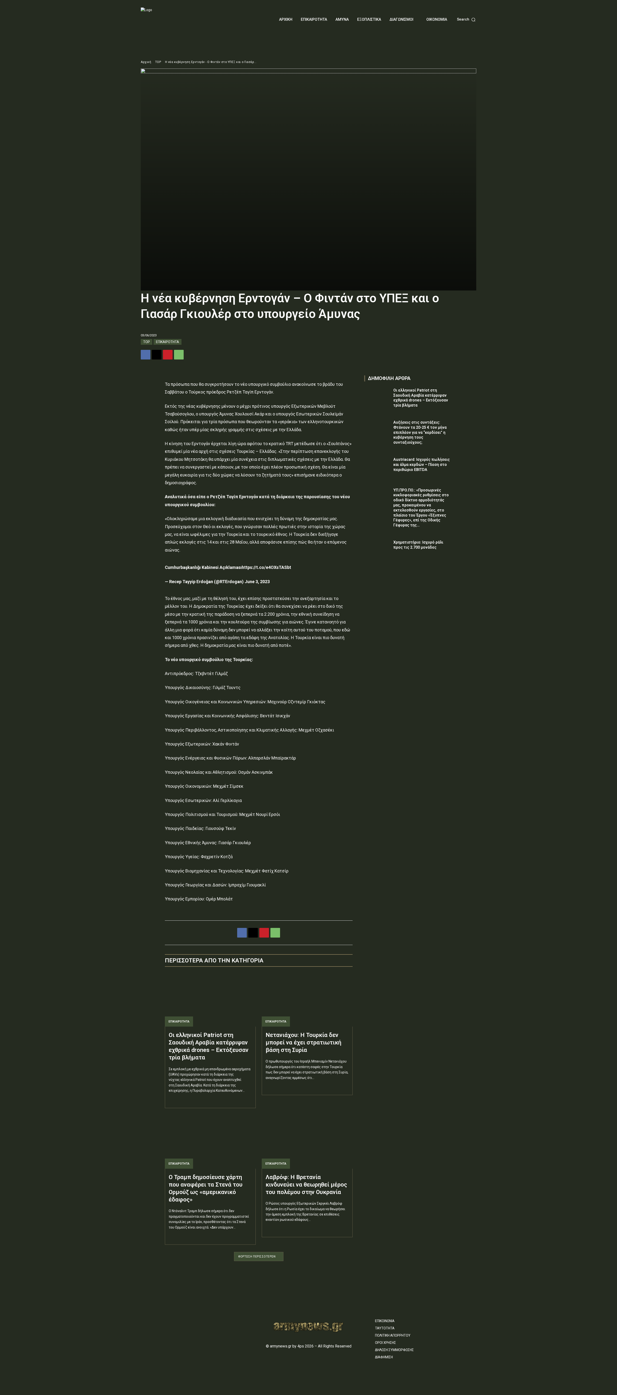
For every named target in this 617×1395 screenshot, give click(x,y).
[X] (156, 354)
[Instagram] (151, 1318)
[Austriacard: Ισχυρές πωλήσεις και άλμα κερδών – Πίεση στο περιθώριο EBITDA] (377, 466)
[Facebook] (145, 354)
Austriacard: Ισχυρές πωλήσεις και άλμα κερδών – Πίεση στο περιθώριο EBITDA (421, 464)
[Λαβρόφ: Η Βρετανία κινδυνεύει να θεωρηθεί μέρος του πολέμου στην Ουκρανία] (307, 1141)
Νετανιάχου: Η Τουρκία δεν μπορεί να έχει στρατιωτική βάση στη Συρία (303, 1042)
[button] (466, 19)
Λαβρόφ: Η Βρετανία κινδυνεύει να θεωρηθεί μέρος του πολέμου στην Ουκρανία (306, 1184)
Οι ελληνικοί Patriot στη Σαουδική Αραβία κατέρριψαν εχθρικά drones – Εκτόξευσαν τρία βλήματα (420, 397)
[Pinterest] (168, 354)
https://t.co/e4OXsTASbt (266, 567)
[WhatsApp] (179, 354)
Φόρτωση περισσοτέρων (256, 1256)
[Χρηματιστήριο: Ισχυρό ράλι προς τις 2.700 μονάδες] (377, 549)
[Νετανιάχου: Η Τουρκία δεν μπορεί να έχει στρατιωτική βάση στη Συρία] (307, 999)
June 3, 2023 (257, 581)
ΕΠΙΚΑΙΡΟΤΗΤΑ (167, 342)
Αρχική (146, 62)
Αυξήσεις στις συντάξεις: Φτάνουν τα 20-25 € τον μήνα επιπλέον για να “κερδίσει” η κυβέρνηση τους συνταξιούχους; (420, 432)
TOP (158, 62)
